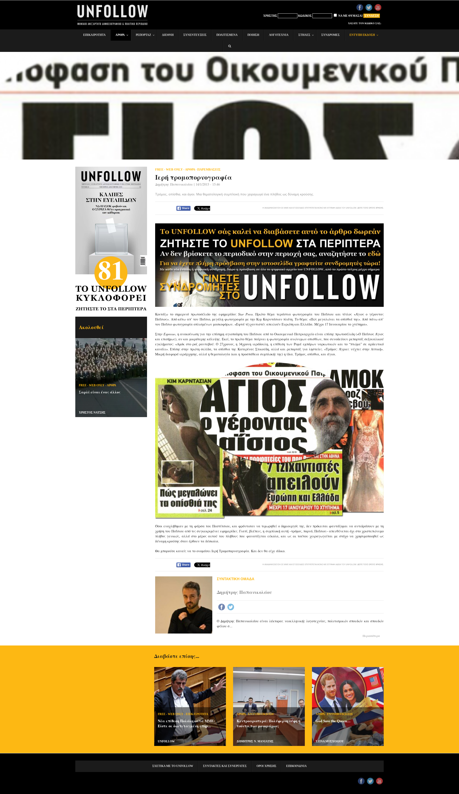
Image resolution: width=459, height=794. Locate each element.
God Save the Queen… (333, 720)
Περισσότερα (371, 636)
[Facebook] (222, 607)
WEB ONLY (96, 385)
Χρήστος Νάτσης (92, 412)
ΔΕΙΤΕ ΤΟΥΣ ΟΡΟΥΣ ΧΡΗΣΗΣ (370, 208)
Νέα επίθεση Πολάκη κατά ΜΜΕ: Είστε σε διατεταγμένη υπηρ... (186, 723)
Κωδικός (305, 15)
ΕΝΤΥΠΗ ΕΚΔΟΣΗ (260, 714)
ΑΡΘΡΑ (111, 385)
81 (111, 269)
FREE (83, 385)
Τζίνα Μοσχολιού (330, 741)
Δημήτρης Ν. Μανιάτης (255, 741)
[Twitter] (231, 607)
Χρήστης (270, 15)
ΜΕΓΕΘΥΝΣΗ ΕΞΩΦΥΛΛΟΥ (112, 194)
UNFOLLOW (166, 741)
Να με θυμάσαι (350, 15)
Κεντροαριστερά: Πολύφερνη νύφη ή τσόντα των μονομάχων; (268, 723)
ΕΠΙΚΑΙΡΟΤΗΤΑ (197, 714)
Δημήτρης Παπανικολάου (174, 184)
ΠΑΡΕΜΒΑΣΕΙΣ (209, 169)
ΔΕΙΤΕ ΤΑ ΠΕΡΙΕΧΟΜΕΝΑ (112, 225)
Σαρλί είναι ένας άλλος (99, 392)
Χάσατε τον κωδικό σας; (364, 23)
